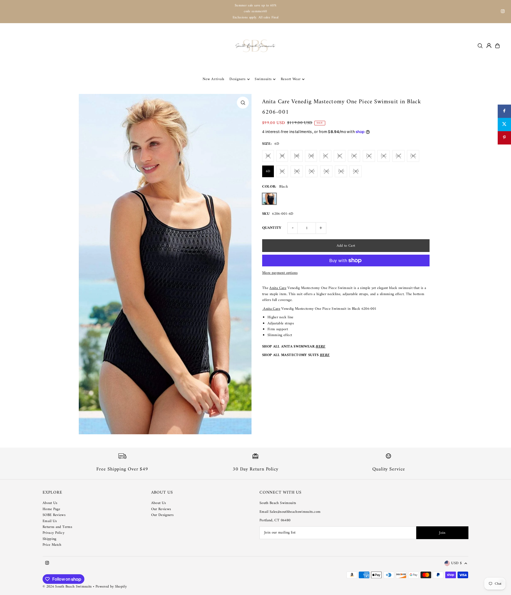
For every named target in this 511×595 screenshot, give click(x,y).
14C (383, 156)
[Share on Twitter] (504, 124)
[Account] (489, 45)
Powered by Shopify (111, 586)
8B (282, 156)
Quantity (272, 228)
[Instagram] (503, 12)
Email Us (50, 521)
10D (297, 171)
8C (339, 156)
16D (341, 171)
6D (268, 171)
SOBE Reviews (54, 515)
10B (297, 156)
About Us (50, 503)
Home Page (51, 509)
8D (282, 171)
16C (398, 156)
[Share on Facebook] (504, 111)
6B (268, 156)
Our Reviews (161, 509)
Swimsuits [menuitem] (263, 79)
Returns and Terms (57, 527)
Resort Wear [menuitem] (291, 79)
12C (369, 156)
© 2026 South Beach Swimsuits (67, 586)
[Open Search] (480, 45)
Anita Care (277, 288)
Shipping (49, 539)
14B (311, 156)
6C (325, 156)
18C (413, 156)
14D (326, 171)
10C (354, 156)
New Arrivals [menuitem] (213, 79)
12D (311, 171)
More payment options (280, 273)
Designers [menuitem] (237, 79)
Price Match (52, 545)
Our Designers (162, 515)
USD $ (456, 563)
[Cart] (497, 45)
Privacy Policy (53, 533)
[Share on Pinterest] (504, 137)
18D (355, 171)
